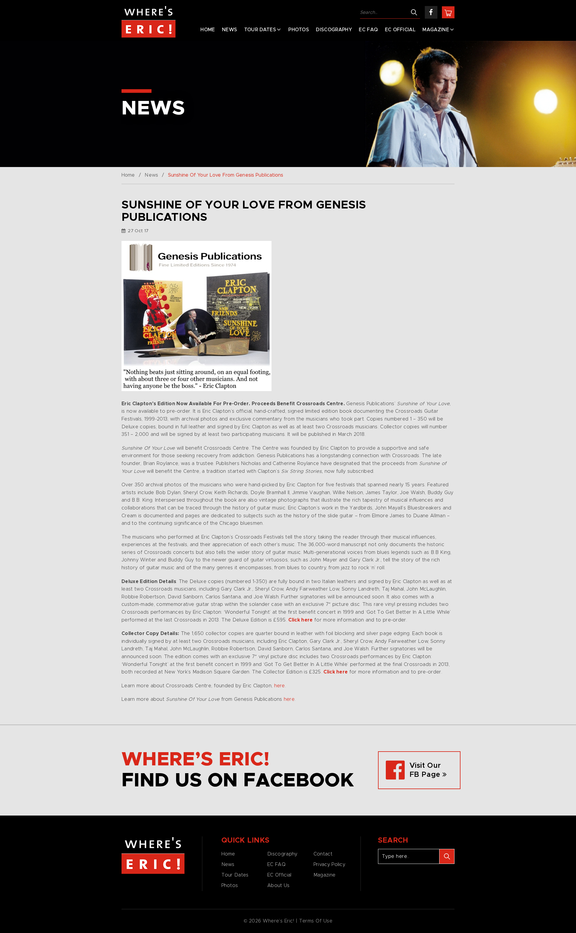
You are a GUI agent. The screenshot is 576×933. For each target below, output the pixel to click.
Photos (298, 29)
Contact (323, 854)
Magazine (435, 29)
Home (207, 29)
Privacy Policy (329, 864)
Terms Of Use (316, 921)
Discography (334, 29)
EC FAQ (368, 29)
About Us (278, 885)
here (279, 685)
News (229, 29)
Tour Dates (260, 29)
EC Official (400, 29)
